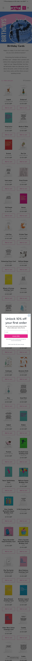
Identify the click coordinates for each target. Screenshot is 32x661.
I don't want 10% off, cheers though (16, 344)
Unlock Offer (16, 336)
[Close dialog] (29, 315)
